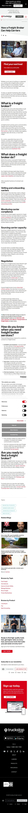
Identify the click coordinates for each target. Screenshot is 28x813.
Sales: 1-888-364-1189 (14, 747)
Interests (3, 660)
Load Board (4, 603)
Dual (25, 672)
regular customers (20, 465)
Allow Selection (14, 430)
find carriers (4, 131)
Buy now (7, 651)
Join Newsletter (21, 669)
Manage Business (5, 588)
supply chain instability (7, 176)
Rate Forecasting (5, 608)
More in (5, 572)
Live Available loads (13, 10)
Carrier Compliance (8, 508)
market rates (14, 277)
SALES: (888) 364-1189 (14, 11)
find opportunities (19, 346)
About (14, 755)
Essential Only (14, 434)
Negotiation (6, 513)
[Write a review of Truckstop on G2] (8, 784)
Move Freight (4, 590)
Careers (14, 759)
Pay (2, 606)
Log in (19, 16)
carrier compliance (6, 217)
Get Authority (4, 583)
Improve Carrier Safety (7, 586)
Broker (19, 672)
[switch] (24, 406)
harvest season (14, 449)
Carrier (12, 672)
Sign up (14, 744)
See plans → (18, 5)
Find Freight (4, 581)
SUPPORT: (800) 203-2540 (14, 12)
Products (14, 763)
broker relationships (9, 505)
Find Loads (10, 71)
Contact (14, 772)
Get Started (10, 697)
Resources (14, 767)
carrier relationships (9, 510)
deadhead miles (16, 148)
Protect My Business (6, 593)
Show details (20, 420)
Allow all (14, 425)
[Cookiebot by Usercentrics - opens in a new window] (20, 377)
